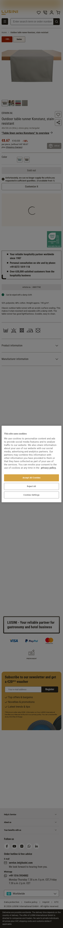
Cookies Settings (31, 495)
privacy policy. (48, 467)
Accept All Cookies (32, 478)
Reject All (31, 486)
